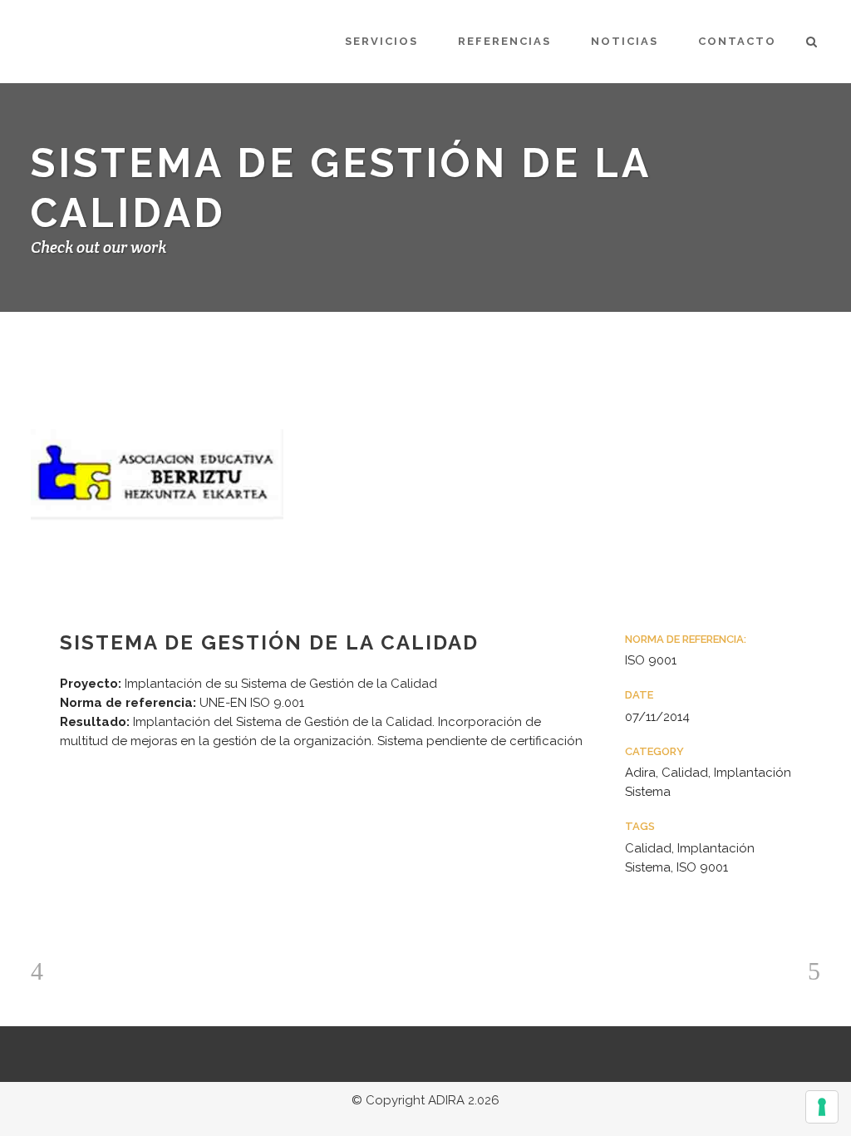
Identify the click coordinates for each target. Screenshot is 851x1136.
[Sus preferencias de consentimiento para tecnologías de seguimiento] (822, 1107)
